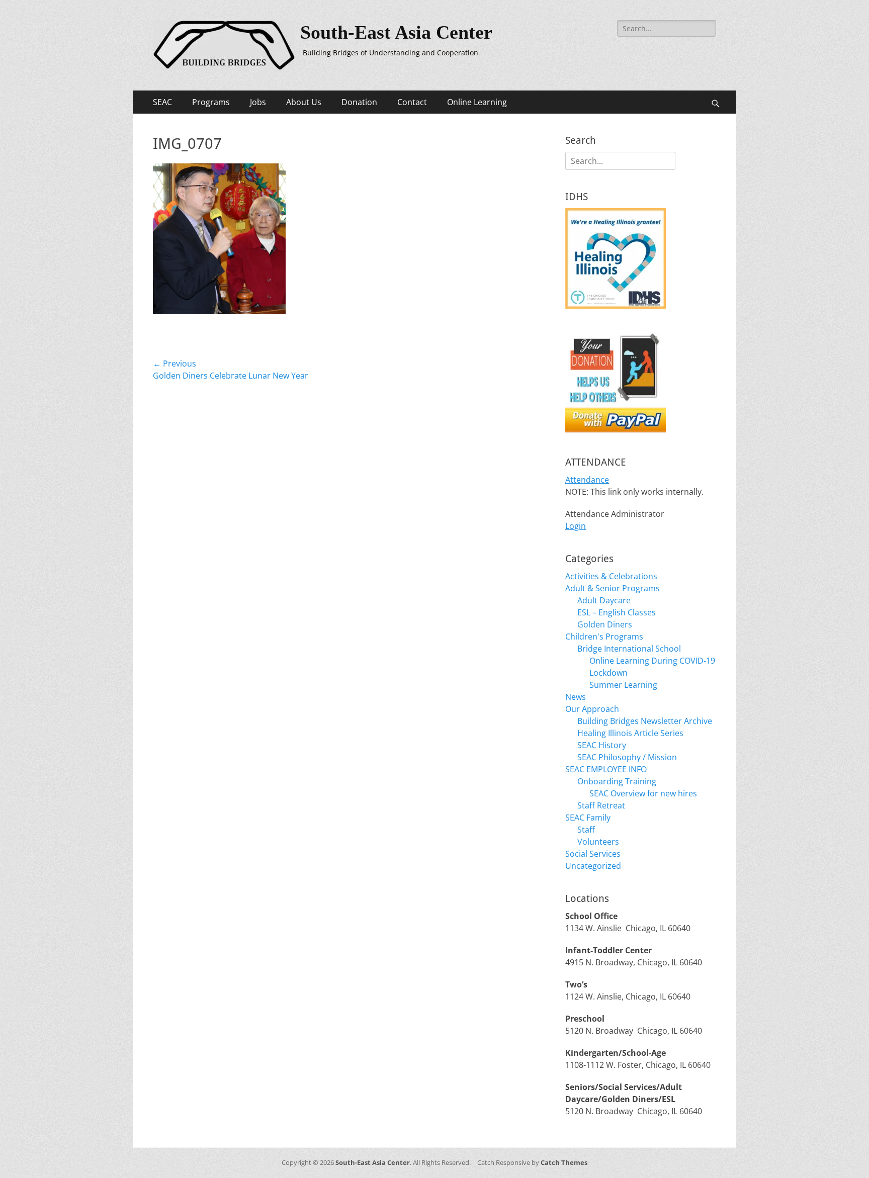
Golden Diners (604, 624)
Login (575, 525)
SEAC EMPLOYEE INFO (606, 769)
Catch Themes (564, 1162)
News (575, 696)
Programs (211, 102)
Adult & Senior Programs (612, 588)
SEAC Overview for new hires (643, 793)
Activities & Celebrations (611, 576)
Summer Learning (623, 684)
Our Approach (592, 708)
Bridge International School (629, 648)
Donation (359, 102)
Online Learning (477, 102)
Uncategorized (593, 865)
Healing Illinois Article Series (630, 733)
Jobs (258, 102)
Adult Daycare (604, 600)
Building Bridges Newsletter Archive (644, 721)
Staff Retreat (601, 805)
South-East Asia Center (396, 32)
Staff (586, 829)
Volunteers (598, 841)
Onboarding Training (616, 781)
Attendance (587, 479)
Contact (412, 102)
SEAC (162, 102)
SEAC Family (588, 817)
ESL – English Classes (616, 612)
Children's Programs (604, 636)
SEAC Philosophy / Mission (627, 757)
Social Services (593, 853)
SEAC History (601, 745)
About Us (303, 102)
